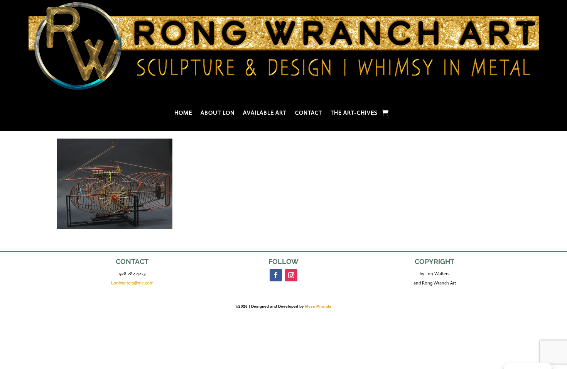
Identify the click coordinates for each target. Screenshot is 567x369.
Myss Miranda (318, 306)
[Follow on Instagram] (291, 275)
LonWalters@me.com (132, 283)
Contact (308, 113)
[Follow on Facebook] (276, 275)
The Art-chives (354, 113)
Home (183, 113)
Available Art (265, 113)
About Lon (218, 113)
